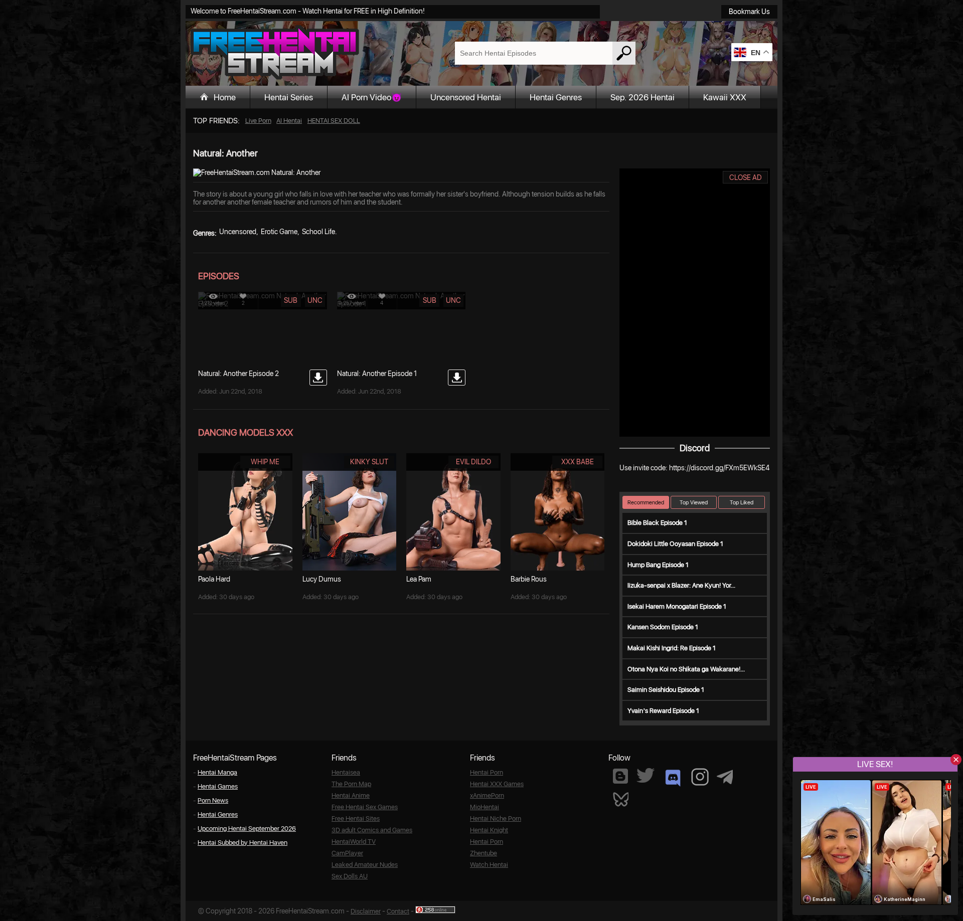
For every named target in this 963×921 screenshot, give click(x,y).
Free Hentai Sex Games (365, 807)
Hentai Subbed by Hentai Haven (242, 842)
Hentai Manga (217, 772)
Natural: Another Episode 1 (377, 374)
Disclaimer (366, 911)
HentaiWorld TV (354, 841)
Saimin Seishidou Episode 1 (665, 689)
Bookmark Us (749, 12)
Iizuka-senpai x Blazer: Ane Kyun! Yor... (681, 585)
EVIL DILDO (473, 462)
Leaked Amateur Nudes (365, 864)
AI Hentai (289, 120)
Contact (398, 911)
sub (290, 300)
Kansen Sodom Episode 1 (662, 627)
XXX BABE (577, 462)
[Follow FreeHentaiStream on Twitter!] (645, 775)
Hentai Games (218, 786)
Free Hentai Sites (356, 818)
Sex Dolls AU (350, 876)
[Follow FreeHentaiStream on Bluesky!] (620, 799)
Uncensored (237, 232)
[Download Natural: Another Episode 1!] (456, 378)
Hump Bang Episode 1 (658, 565)
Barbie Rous (529, 579)
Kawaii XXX (724, 97)
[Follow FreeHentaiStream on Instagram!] (700, 777)
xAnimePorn (487, 795)
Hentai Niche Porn (495, 818)
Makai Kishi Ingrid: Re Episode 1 (671, 648)
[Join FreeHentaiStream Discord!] (673, 778)
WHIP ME (265, 462)
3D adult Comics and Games (372, 830)
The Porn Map (351, 784)
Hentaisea (346, 772)
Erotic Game (279, 232)
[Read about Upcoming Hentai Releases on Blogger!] (620, 776)
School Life (318, 232)
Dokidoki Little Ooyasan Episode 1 (675, 543)
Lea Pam (418, 579)
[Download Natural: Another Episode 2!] (318, 378)
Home (225, 97)
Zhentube (483, 853)
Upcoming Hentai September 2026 (247, 828)
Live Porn (258, 120)
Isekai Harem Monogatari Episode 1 (676, 606)
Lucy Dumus (321, 579)
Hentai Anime (351, 795)
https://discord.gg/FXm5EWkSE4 (719, 468)
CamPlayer (347, 853)
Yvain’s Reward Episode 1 (663, 710)
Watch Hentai (489, 864)
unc (315, 300)
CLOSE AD (745, 177)
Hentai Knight (489, 830)
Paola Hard (214, 579)
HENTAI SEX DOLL (333, 120)
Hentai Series (288, 97)
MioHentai (484, 807)
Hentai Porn (486, 772)
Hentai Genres (556, 97)
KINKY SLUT (369, 462)
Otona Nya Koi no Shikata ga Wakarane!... (686, 669)
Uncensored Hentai (465, 97)
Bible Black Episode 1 (657, 522)
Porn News (213, 800)
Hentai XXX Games (497, 784)
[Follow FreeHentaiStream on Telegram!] (725, 776)
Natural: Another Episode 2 (238, 374)
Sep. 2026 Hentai (642, 97)
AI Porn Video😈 (372, 97)
